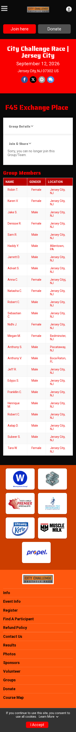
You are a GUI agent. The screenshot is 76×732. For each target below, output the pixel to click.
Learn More (46, 716)
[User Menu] (69, 9)
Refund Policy (15, 628)
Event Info (12, 601)
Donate (54, 28)
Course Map (13, 697)
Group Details (19, 126)
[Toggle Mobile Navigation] (4, 8)
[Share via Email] (41, 79)
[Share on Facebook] (24, 79)
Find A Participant (18, 619)
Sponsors (11, 663)
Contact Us (12, 636)
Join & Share (18, 144)
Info (6, 593)
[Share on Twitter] (33, 79)
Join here (19, 28)
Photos (9, 654)
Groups (9, 680)
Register (10, 610)
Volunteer (11, 671)
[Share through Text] (50, 79)
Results (9, 645)
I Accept (37, 725)
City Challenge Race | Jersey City (38, 52)
